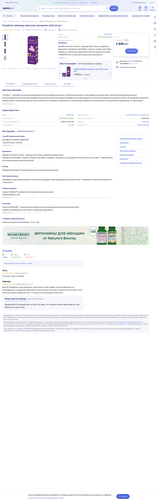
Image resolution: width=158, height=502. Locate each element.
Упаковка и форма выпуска (131, 163)
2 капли (71, 125)
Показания (124, 143)
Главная (5, 21)
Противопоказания (128, 151)
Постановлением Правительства (126, 322)
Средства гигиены (14, 21)
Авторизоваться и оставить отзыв (18, 263)
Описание (10, 83)
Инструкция (50, 83)
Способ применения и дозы (131, 139)
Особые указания (127, 155)
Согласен (123, 496)
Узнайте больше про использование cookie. (46, 498)
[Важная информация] (155, 41)
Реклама (146, 228)
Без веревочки (143, 125)
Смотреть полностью (25, 131)
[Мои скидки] (155, 23)
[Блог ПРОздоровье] (155, 29)
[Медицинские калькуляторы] (155, 35)
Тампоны (145, 121)
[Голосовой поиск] (107, 8)
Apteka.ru (30, 315)
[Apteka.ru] (10, 8)
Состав (122, 147)
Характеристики (30, 83)
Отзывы (67, 83)
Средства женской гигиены (29, 21)
